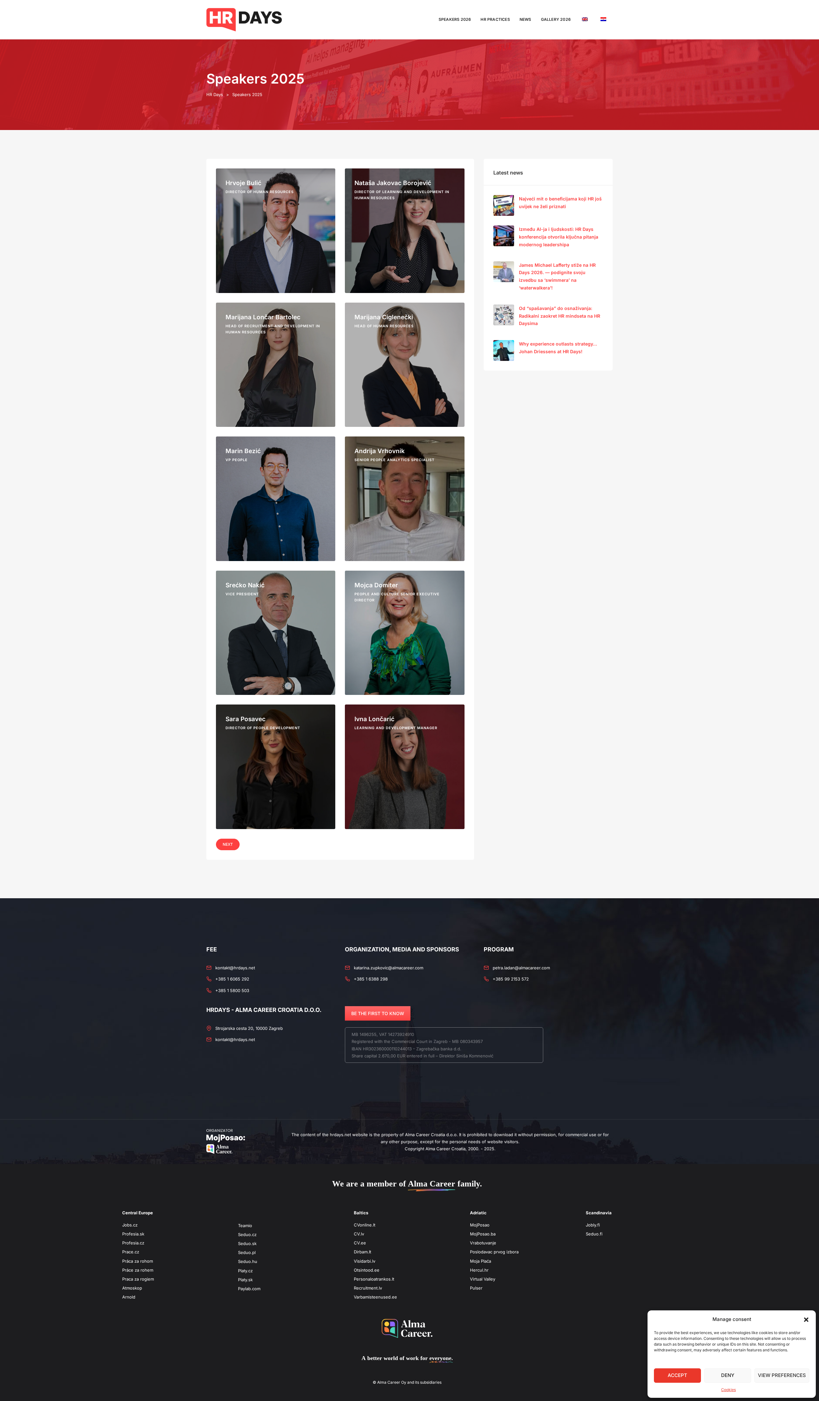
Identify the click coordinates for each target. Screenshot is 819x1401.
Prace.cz (130, 1251)
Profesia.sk (133, 1233)
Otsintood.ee (366, 1270)
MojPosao (479, 1224)
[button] (806, 1319)
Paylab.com (249, 1288)
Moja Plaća (480, 1261)
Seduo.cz (247, 1234)
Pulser (476, 1288)
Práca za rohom (137, 1261)
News (525, 19)
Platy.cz (245, 1270)
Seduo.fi (594, 1233)
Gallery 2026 (556, 19)
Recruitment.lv (368, 1288)
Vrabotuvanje (483, 1242)
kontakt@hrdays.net (235, 967)
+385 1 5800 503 (232, 990)
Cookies (728, 1389)
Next (228, 844)
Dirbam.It (362, 1251)
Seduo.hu (247, 1261)
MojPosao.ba (483, 1233)
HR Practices (495, 19)
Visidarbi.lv (364, 1261)
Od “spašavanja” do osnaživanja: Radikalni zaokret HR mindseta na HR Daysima (559, 315)
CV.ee (360, 1242)
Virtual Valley (482, 1279)
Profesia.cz (133, 1242)
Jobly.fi (593, 1224)
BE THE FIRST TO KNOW (377, 1013)
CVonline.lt (364, 1224)
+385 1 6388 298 (371, 979)
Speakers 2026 (455, 19)
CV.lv (359, 1233)
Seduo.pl (247, 1252)
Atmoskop (132, 1288)
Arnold (128, 1296)
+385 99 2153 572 (511, 979)
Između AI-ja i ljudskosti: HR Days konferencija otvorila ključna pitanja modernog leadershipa (558, 236)
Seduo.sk (247, 1243)
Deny (727, 1375)
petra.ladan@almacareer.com (521, 967)
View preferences (782, 1375)
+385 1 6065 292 (232, 979)
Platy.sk (245, 1279)
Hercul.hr (479, 1270)
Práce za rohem (137, 1270)
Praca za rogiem (138, 1279)
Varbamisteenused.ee (375, 1296)
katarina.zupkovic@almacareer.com (388, 967)
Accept (677, 1375)
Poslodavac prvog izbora (494, 1251)
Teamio (245, 1225)
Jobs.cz (130, 1224)
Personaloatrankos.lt (374, 1279)
